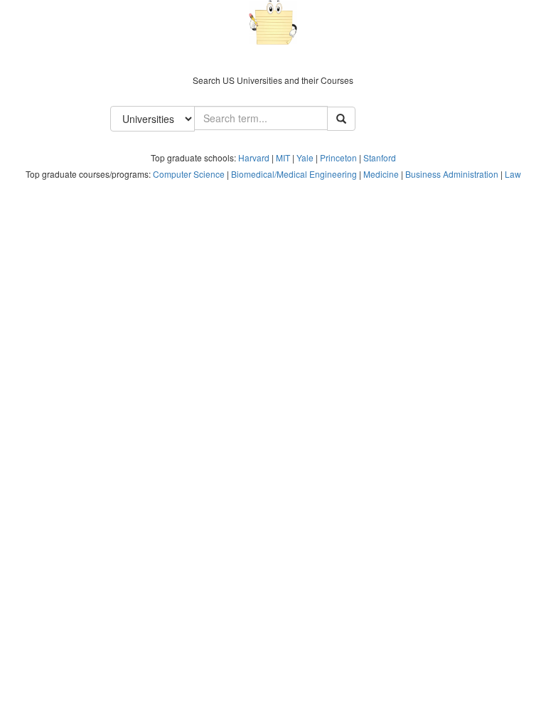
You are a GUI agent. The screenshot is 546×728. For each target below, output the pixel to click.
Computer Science (189, 174)
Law (513, 174)
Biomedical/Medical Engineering (294, 174)
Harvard (253, 157)
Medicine (381, 174)
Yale (305, 157)
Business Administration (451, 174)
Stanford (379, 157)
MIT (283, 157)
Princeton (338, 157)
